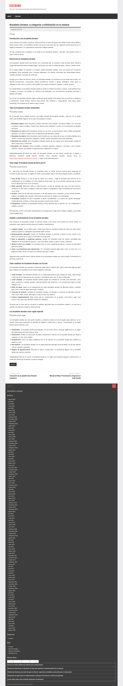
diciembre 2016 (12, 582)
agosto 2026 (11, 399)
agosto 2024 (11, 450)
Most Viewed (32, 661)
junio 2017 (11, 568)
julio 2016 (11, 593)
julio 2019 (11, 513)
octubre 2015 (12, 612)
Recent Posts (10, 661)
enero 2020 (11, 500)
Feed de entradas (13, 649)
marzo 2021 (11, 491)
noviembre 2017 (12, 557)
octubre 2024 (12, 445)
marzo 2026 (11, 410)
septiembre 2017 (13, 562)
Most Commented (25, 661)
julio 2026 (11, 401)
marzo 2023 (11, 480)
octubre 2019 (12, 507)
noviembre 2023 (12, 469)
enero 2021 (11, 496)
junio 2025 (11, 428)
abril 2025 (11, 432)
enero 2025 (11, 439)
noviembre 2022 (12, 485)
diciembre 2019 (12, 502)
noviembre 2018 (12, 531)
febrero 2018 (11, 551)
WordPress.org (12, 653)
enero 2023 (11, 483)
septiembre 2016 (13, 588)
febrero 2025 (11, 436)
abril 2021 (11, 489)
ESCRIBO (15, 5)
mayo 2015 (11, 623)
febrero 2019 (11, 524)
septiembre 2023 (13, 474)
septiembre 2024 (13, 447)
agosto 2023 (11, 476)
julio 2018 (11, 540)
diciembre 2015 (12, 608)
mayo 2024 (11, 456)
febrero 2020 (11, 498)
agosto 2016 (11, 590)
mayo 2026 (11, 406)
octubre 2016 (12, 586)
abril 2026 (11, 408)
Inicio (9, 16)
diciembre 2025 (12, 417)
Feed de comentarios (14, 651)
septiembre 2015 (13, 614)
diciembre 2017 (12, 555)
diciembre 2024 (12, 441)
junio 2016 (11, 595)
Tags (37, 661)
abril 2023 (11, 478)
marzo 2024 (11, 461)
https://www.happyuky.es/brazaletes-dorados (24, 158)
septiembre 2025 (13, 423)
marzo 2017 (11, 575)
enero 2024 (11, 465)
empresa (13, 364)
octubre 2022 (12, 487)
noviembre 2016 (12, 584)
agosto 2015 (11, 617)
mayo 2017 (11, 571)
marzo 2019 (11, 522)
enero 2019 (11, 527)
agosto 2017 (11, 564)
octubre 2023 (12, 472)
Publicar (17, 16)
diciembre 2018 (12, 529)
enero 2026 (11, 415)
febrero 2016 (11, 604)
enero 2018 (11, 553)
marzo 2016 (11, 601)
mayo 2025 (11, 430)
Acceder (10, 646)
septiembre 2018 (13, 535)
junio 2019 (11, 516)
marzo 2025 (11, 434)
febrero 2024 (11, 463)
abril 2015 (11, 626)
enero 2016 (11, 606)
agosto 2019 (11, 511)
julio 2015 (11, 619)
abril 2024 (11, 458)
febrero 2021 (11, 494)
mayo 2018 (11, 544)
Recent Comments (17, 661)
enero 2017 (11, 579)
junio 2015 (11, 621)
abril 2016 (11, 599)
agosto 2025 (11, 425)
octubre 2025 (12, 421)
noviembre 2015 (12, 610)
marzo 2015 (11, 628)
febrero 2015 (11, 630)
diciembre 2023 (12, 467)
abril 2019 (11, 520)
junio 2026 (11, 403)
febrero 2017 (11, 577)
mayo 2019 (11, 518)
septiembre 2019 (13, 509)
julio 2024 (11, 452)
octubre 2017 (12, 560)
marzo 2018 (11, 549)
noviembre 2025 (12, 419)
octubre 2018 (12, 533)
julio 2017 (11, 566)
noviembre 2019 (12, 505)
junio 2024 (11, 454)
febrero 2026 (11, 412)
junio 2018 (11, 542)
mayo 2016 (11, 597)
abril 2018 (11, 546)
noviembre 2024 (12, 443)
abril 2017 (11, 573)
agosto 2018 (11, 538)
